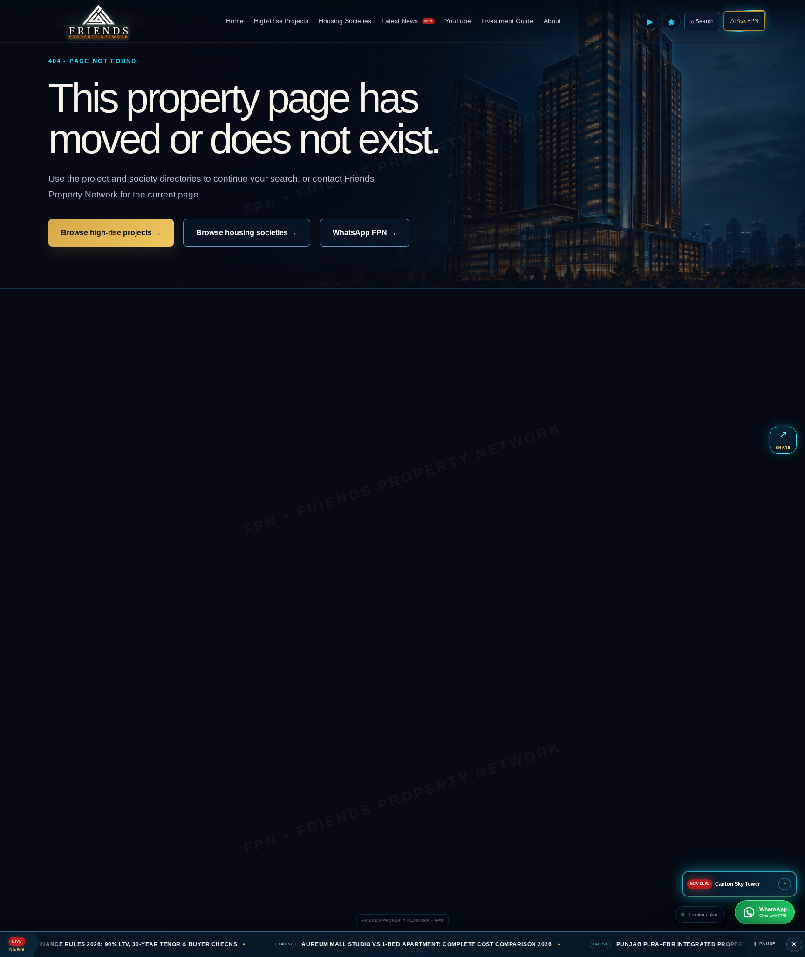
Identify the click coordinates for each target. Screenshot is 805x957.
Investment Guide (507, 21)
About (552, 21)
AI (744, 21)
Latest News (407, 21)
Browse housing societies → (246, 233)
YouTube (458, 21)
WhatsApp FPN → (364, 233)
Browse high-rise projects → (111, 233)
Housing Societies (345, 21)
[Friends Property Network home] (97, 21)
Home (235, 21)
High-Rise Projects (281, 21)
